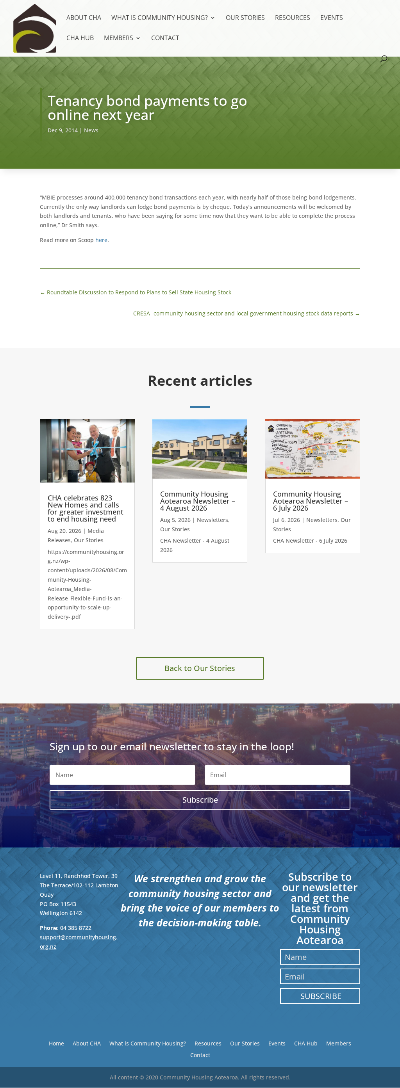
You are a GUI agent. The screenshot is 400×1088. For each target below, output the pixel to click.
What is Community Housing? (159, 18)
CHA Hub (80, 38)
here (101, 240)
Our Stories (245, 18)
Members (118, 38)
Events (331, 18)
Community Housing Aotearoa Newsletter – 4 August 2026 (197, 501)
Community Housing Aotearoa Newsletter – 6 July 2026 (310, 501)
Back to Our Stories (199, 668)
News (91, 130)
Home (56, 1043)
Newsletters (212, 520)
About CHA (83, 18)
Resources (292, 18)
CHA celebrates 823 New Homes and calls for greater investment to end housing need (85, 508)
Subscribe (320, 996)
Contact (165, 38)
